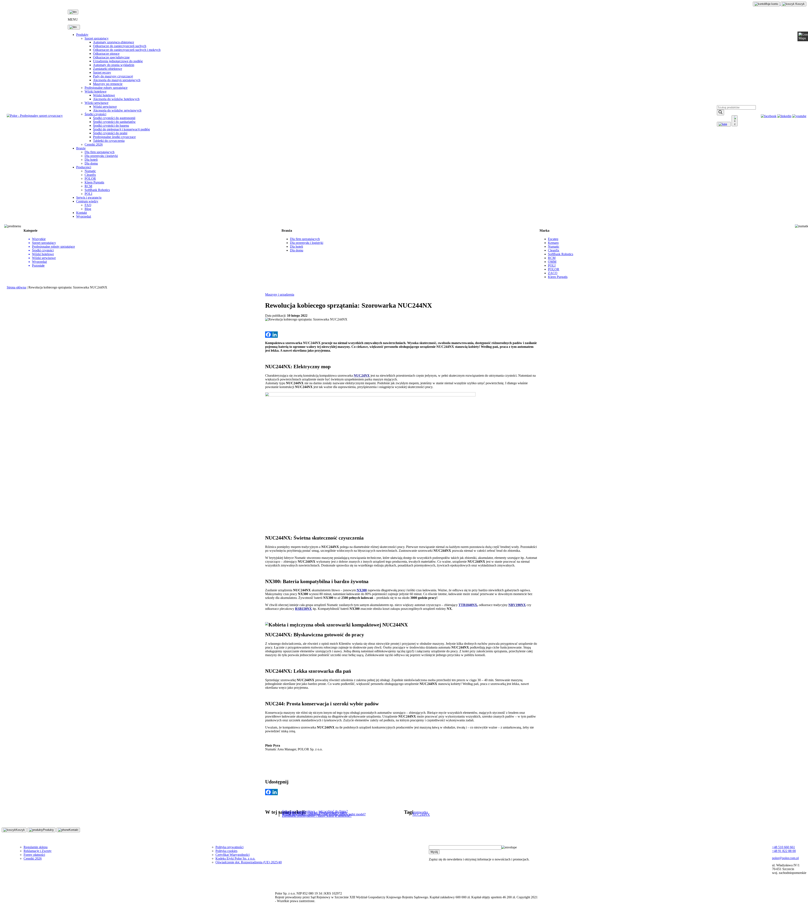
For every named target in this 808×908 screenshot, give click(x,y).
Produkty (82, 34)
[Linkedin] (274, 334)
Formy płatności (34, 854)
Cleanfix (90, 175)
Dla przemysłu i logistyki (101, 156)
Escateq (553, 239)
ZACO (552, 273)
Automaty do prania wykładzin (113, 65)
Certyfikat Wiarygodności (232, 854)
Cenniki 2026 (94, 144)
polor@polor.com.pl (785, 858)
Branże (81, 148)
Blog (88, 209)
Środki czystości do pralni (110, 133)
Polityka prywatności (229, 847)
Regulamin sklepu (36, 847)
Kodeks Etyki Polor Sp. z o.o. (235, 858)
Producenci (83, 167)
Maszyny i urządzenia (279, 294)
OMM (552, 261)
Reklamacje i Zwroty (38, 851)
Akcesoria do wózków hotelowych (116, 99)
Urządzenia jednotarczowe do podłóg (118, 61)
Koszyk (800, 3)
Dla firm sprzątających (99, 152)
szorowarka (420, 812)
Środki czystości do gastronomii (114, 118)
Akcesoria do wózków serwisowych (117, 110)
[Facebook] (268, 334)
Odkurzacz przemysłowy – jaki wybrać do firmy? (315, 811)
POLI (88, 193)
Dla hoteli (91, 159)
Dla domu (91, 163)
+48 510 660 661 (783, 847)
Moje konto (771, 3)
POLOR (90, 178)
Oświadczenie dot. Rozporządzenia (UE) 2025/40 (248, 862)
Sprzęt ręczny (102, 72)
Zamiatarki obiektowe (107, 68)
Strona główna (16, 287)
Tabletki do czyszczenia (109, 140)
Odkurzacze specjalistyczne (111, 57)
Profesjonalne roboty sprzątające (106, 87)
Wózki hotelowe (95, 91)
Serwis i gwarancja (88, 197)
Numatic (90, 171)
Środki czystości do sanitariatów (114, 122)
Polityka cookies (226, 851)
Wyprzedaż (83, 216)
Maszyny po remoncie (107, 84)
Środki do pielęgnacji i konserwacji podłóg (121, 129)
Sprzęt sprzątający (97, 38)
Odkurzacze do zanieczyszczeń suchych (119, 46)
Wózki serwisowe (96, 103)
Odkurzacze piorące (106, 53)
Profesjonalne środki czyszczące (114, 137)
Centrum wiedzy (87, 201)
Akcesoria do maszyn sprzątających (116, 80)
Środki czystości (95, 114)
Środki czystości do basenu (111, 125)
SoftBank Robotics (97, 190)
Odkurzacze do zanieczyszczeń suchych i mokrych (127, 50)
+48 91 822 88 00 (784, 851)
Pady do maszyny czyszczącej (113, 76)
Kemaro (553, 243)
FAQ (88, 205)
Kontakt (81, 212)
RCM (88, 186)
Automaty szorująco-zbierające (113, 42)
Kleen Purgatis (94, 182)
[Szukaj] (720, 112)
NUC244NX (421, 814)
